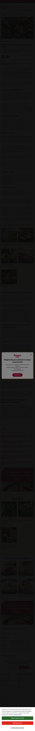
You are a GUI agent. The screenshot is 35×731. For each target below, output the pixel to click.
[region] (17, 719)
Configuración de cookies (17, 727)
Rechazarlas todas (17, 723)
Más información (18, 714)
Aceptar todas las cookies (17, 718)
